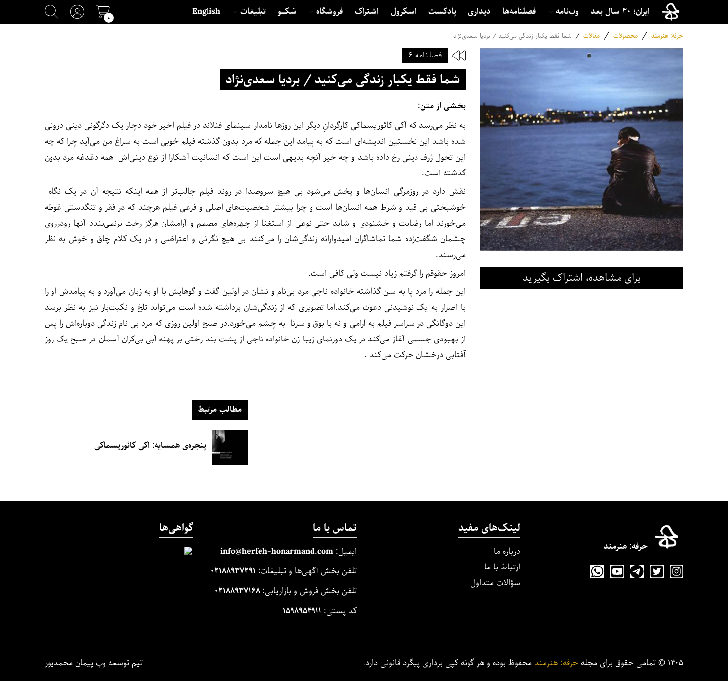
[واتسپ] (597, 571)
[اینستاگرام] (676, 571)
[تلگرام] (637, 571)
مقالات (591, 36)
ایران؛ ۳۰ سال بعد (620, 12)
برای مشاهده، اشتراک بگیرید (582, 277)
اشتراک (367, 12)
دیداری (479, 12)
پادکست (442, 12)
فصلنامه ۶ (425, 55)
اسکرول (403, 12)
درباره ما (507, 551)
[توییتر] (657, 571)
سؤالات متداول (495, 583)
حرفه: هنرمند (667, 36)
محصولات (625, 36)
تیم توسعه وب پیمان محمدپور (94, 663)
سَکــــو (287, 12)
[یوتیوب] (617, 571)
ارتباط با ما (502, 567)
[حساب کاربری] (77, 12)
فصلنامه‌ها (519, 12)
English (206, 12)
